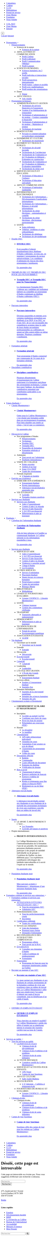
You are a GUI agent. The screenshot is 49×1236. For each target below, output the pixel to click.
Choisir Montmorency (20, 405)
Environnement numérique (33, 633)
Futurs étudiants (13, 403)
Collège (9, 5)
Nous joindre (11, 19)
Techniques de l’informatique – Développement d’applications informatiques (35, 199)
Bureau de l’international (16, 1222)
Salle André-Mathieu (30, 1079)
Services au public (14, 1039)
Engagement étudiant (30, 483)
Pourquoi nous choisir (31, 930)
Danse (24, 94)
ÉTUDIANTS (23, 947)
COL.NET (10, 24)
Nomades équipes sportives (33, 497)
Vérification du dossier (31, 767)
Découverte (26, 654)
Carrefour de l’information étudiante (26, 520)
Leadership (26, 668)
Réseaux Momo (28, 586)
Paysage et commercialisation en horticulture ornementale (34, 135)
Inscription (26, 919)
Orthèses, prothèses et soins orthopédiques (33, 230)
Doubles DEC (28, 443)
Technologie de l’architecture (34, 152)
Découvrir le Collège (20, 434)
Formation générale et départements (31, 451)
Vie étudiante (16, 640)
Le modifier (27, 732)
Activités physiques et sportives (35, 829)
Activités (25, 495)
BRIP (8, 1217)
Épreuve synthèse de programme (30, 778)
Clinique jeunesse (29, 605)
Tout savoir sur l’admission (33, 457)
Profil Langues (28, 66)
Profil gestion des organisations (35, 89)
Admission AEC (29, 909)
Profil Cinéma (27, 56)
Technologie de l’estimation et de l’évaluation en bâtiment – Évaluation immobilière (34, 164)
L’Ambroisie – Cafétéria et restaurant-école (33, 1085)
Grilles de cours (28, 753)
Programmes (11, 42)
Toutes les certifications (31, 923)
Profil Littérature (29, 59)
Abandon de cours (29, 742)
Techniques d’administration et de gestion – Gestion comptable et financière (35, 117)
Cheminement (22, 734)
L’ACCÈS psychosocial (32, 511)
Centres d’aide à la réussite (33, 506)
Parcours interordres (19, 305)
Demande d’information (32, 933)
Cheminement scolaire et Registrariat (26, 701)
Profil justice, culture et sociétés (35, 84)
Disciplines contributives (21, 367)
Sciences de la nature (30, 49)
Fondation (10, 17)
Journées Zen (27, 687)
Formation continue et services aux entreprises (25, 895)
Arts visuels (27, 99)
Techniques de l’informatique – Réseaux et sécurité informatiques (35, 206)
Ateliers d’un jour (29, 467)
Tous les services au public (22, 1041)
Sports (14, 819)
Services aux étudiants (20, 499)
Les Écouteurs (28, 568)
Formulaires (27, 958)
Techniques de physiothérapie (34, 236)
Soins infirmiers (28, 227)
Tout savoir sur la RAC (31, 944)
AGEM (25, 638)
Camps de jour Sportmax (32, 1074)
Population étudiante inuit (22, 874)
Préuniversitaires (18, 45)
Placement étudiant (30, 575)
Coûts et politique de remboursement (30, 955)
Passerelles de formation (32, 448)
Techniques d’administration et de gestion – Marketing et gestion (34, 124)
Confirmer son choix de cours (34, 718)
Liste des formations (30, 928)
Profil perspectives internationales (29, 81)
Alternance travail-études (32, 488)
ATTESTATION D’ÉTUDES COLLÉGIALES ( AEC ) (29, 903)
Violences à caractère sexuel (33, 563)
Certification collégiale (26, 921)
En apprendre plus (24, 267)
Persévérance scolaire (31, 582)
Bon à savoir (22, 770)
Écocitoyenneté (23, 657)
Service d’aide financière (32, 509)
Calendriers (11, 3)
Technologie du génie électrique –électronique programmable (32, 220)
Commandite (27, 760)
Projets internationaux (31, 485)
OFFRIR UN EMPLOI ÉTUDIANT (26, 1008)
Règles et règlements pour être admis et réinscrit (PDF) (34, 782)
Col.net (4, 36)
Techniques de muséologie (33, 141)
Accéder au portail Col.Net (33, 716)
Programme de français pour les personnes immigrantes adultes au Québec (35, 965)
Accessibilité (11, 1224)
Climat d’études (28, 565)
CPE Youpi (26, 1072)
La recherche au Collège (16, 1219)
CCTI (8, 8)
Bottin (3, 1200)
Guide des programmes (31, 471)
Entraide (25, 650)
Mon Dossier (11, 1229)
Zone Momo (11, 15)
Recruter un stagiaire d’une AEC (24, 970)
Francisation (22, 961)
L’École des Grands (30, 673)
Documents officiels (25, 756)
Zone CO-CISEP (29, 469)
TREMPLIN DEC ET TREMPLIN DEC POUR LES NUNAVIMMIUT (28, 273)
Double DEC (16, 239)
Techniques (26, 441)
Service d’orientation (30, 572)
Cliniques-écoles (18, 1098)
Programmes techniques (21, 101)
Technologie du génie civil (33, 169)
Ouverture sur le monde (31, 645)
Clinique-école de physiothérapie (29, 1047)
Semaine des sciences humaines (35, 696)
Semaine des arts (29, 699)
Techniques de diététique (32, 234)
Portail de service (13, 12)
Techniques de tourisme (31, 129)
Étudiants (10, 518)
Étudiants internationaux (32, 460)
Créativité (21, 661)
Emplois (9, 1212)
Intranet (9, 29)
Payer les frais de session (32, 720)
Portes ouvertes (28, 464)
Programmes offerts (30, 942)
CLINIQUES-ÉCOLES (27, 1044)
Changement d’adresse (31, 772)
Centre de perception (30, 584)
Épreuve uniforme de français (34, 774)
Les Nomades (27, 826)
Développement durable (16, 1215)
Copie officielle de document (34, 763)
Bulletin (25, 758)
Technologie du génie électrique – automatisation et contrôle (34, 213)
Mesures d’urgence (14, 1226)
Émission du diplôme (30, 765)
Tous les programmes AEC (33, 907)
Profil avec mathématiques (33, 87)
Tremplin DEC (28, 446)
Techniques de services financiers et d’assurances (32, 107)
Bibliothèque (11, 10)
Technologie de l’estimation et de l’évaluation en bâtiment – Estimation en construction (34, 157)
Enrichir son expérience (21, 478)
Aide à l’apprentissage (31, 504)
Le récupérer (27, 730)
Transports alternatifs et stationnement (31, 616)
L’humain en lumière (30, 476)
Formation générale (19, 346)
